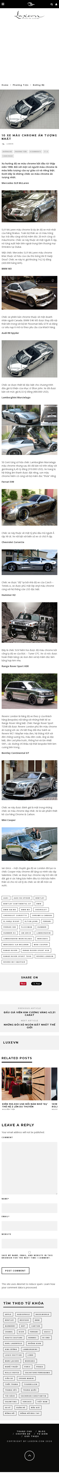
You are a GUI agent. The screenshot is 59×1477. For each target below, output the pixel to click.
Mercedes (42, 939)
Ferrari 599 (9, 927)
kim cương (11, 1349)
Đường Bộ (7, 151)
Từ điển (42, 1434)
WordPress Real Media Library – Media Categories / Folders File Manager (39, 1476)
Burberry (10, 1326)
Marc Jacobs (12, 1361)
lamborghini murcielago (17, 939)
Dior (21, 1332)
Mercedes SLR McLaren (16, 944)
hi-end (46, 1338)
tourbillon (30, 1384)
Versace (27, 1402)
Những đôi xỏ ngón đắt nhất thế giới (29, 1026)
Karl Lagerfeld (13, 1343)
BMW (39, 904)
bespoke (24, 1320)
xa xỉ (7, 1407)
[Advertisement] (29, 52)
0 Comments (35, 151)
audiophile (23, 1314)
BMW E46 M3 (9, 910)
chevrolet (41, 910)
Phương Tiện (21, 151)
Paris (27, 1367)
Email (6, 1216)
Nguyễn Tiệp (8, 1109)
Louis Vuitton (13, 1355)
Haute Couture (13, 1338)
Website (6, 1234)
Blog (42, 1431)
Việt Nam (43, 1402)
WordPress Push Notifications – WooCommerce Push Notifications (21, 1476)
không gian (34, 1343)
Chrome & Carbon (42, 915)
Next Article (29, 1021)
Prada (39, 1367)
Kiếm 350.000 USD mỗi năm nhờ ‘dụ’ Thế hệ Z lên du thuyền (25, 1105)
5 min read (8, 156)
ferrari (47, 921)
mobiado (30, 1361)
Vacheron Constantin (33, 1396)
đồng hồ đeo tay (29, 1413)
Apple (8, 1314)
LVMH (30, 1355)
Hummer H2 (9, 933)
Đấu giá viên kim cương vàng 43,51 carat (29, 1014)
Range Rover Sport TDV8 (17, 956)
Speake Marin (26, 1378)
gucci (47, 1332)
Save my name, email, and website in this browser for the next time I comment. (27, 1256)
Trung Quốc (30, 1390)
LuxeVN (10, 144)
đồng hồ (10, 1413)
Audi (6, 898)
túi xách (10, 1396)
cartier (35, 1326)
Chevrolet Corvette (15, 915)
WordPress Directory (4, 1476)
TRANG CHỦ (24, 1431)
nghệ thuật (12, 1367)
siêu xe (9, 1378)
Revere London (45, 956)
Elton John (31, 921)
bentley (40, 898)
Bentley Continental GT (17, 904)
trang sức (11, 1390)
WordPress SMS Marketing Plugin (49, 1476)
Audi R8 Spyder (22, 898)
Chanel (9, 1332)
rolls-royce (12, 1373)
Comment (7, 1137)
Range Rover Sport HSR (36, 950)
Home (5, 85)
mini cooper (41, 944)
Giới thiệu (31, 1436)
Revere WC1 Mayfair (14, 962)
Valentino (11, 1402)
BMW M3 (25, 910)
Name (5, 1199)
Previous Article (29, 1008)
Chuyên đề (23, 1434)
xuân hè (20, 1407)
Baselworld (42, 1314)
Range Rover (10, 950)
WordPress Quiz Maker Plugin (30, 1476)
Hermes (32, 1338)
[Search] (52, 4)
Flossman (26, 927)
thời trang (11, 1384)
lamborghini (44, 933)
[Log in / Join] (56, 4)
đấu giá (35, 1407)
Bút (23, 1326)
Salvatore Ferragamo (37, 1373)
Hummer (42, 927)
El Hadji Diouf (11, 921)
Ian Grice (26, 933)
